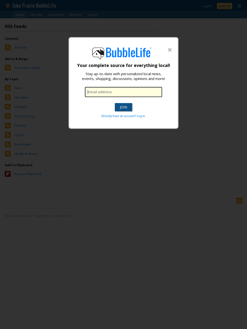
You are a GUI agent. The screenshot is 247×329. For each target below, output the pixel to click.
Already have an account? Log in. (123, 116)
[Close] (170, 50)
